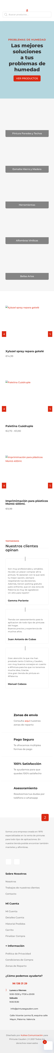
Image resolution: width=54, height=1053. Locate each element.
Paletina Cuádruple (19, 426)
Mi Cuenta (11, 911)
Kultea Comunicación (32, 1035)
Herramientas (27, 205)
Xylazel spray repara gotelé (24, 351)
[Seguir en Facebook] (8, 862)
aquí (27, 721)
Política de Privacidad (18, 953)
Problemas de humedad (27, 39)
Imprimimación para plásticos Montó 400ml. (26, 502)
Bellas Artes (27, 276)
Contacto (10, 893)
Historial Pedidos (15, 923)
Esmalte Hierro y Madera (27, 169)
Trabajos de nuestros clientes (22, 887)
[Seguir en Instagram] (17, 862)
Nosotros (10, 881)
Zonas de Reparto (15, 966)
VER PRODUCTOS (27, 78)
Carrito (9, 930)
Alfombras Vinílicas (27, 240)
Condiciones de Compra (19, 959)
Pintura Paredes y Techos (27, 133)
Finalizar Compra (15, 936)
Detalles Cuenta (14, 917)
